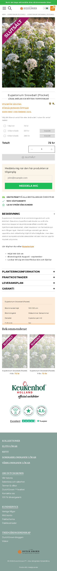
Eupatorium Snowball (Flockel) (14, 371)
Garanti (8, 288)
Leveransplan (12, 283)
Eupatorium (28, 246)
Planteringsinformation (21, 271)
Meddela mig (28, 185)
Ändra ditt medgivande (28, 567)
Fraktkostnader (15, 277)
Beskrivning (11, 213)
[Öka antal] (51, 149)
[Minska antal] (31, 149)
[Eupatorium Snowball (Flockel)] (14, 351)
